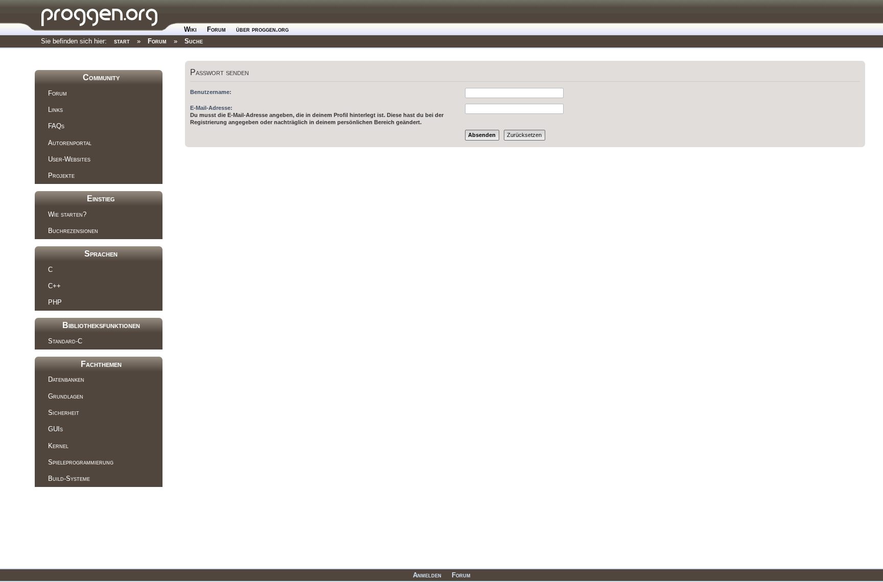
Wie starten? (67, 214)
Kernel (58, 446)
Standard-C (65, 341)
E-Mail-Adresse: (211, 108)
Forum (216, 29)
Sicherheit (63, 412)
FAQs (56, 126)
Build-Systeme (69, 478)
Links (55, 109)
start (122, 41)
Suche (193, 41)
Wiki (190, 29)
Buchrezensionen (73, 231)
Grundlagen (65, 396)
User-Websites (69, 159)
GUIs (55, 429)
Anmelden (427, 575)
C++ (54, 286)
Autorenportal (69, 143)
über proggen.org (262, 29)
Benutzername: (210, 92)
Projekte (61, 175)
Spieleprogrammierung (80, 462)
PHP (55, 302)
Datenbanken (66, 379)
